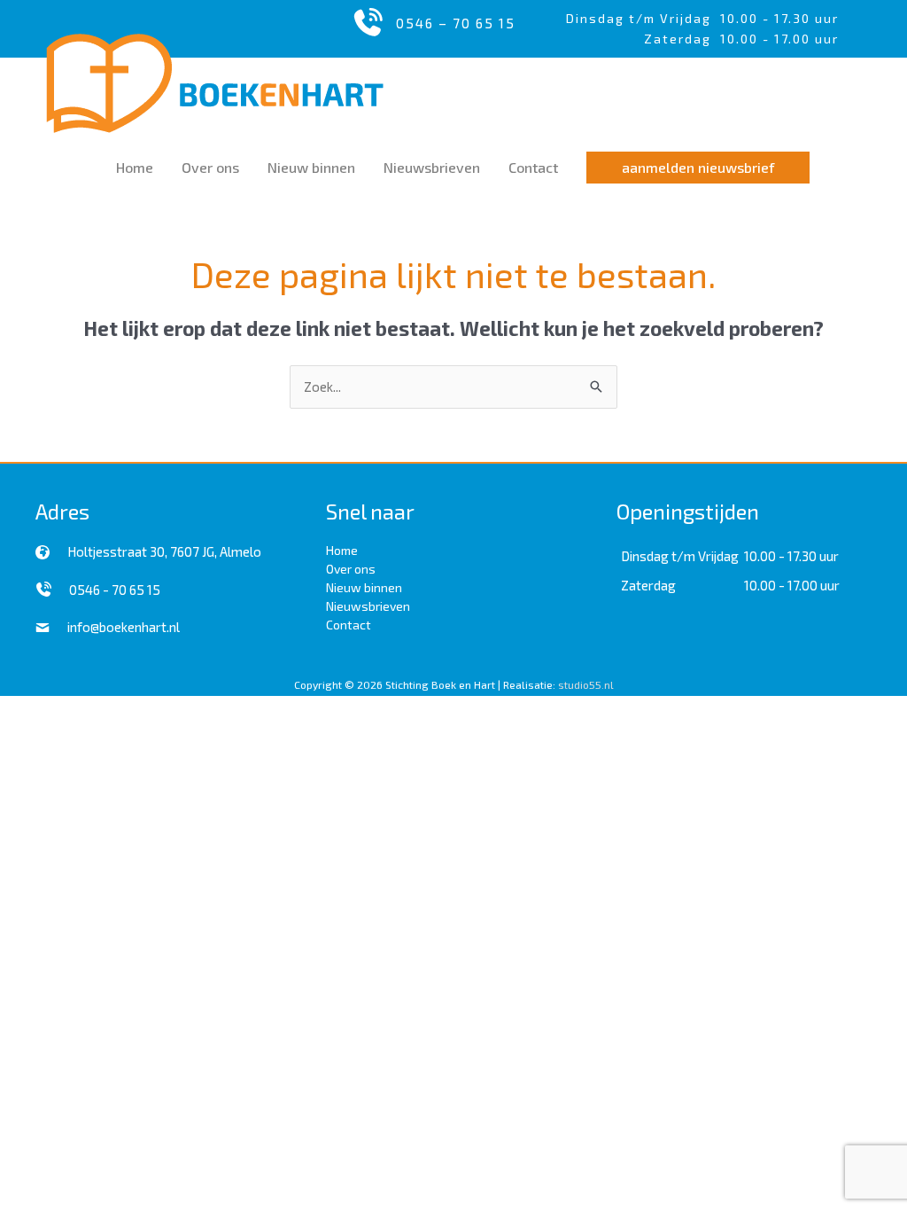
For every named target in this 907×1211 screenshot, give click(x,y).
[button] (698, 168)
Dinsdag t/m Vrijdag (643, 18)
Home (342, 550)
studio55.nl (586, 684)
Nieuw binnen (364, 587)
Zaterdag (648, 585)
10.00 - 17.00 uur (792, 585)
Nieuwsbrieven (368, 605)
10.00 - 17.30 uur (779, 18)
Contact (348, 624)
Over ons (351, 568)
